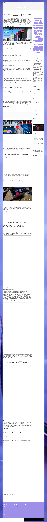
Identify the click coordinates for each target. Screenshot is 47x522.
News (34, 97)
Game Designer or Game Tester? (17, 222)
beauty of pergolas (41, 27)
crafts (41, 31)
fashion (40, 34)
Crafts (34, 110)
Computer (15, 97)
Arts (13, 97)
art (40, 20)
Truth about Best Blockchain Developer (17, 362)
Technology (20, 97)
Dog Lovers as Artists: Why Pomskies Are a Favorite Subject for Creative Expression (38, 66)
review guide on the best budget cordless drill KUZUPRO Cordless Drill (38, 48)
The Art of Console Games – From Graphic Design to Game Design (17, 15)
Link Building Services (35, 40)
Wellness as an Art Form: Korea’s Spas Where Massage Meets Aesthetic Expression (38, 69)
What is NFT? (17, 98)
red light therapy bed (36, 47)
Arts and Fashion (35, 105)
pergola (39, 44)
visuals (38, 50)
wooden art (41, 50)
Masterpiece (36, 41)
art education (36, 22)
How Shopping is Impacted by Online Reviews (17, 154)
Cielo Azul (39, 133)
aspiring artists (35, 27)
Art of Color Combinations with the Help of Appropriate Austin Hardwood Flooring (38, 80)
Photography (35, 115)
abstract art (40, 18)
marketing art (41, 40)
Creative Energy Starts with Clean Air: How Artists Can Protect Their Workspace (38, 72)
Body (34, 106)
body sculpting (36, 28)
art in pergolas (40, 22)
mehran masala (40, 41)
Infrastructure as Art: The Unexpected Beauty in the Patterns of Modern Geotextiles (38, 60)
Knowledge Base (6, 511)
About (4, 506)
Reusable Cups (41, 47)
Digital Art (17, 97)
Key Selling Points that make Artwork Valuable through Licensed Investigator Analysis (38, 75)
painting (35, 44)
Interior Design (35, 114)
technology (35, 50)
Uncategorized (35, 119)
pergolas (41, 44)
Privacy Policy (35, 98)
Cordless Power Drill (37, 31)
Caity (34, 94)
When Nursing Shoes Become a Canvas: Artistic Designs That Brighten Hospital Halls (37, 63)
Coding (15, 361)
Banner (34, 93)
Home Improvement (38, 37)
